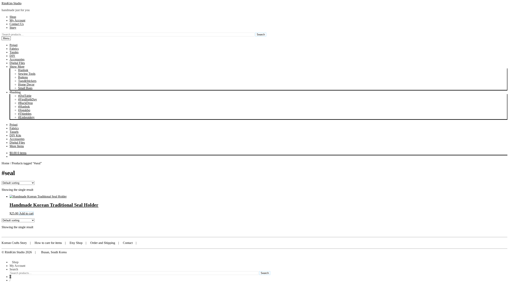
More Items (17, 146)
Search (261, 34)
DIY (12, 55)
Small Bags (25, 88)
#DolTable (24, 95)
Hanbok (23, 70)
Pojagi (13, 45)
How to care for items (48, 243)
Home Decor (26, 84)
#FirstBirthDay (27, 99)
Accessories (17, 59)
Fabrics (14, 48)
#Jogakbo (24, 110)
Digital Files (17, 63)
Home (5, 163)
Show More (17, 66)
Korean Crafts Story (14, 243)
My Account (17, 20)
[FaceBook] (155, 243)
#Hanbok (24, 106)
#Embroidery (26, 117)
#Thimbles (24, 113)
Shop (13, 17)
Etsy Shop (76, 243)
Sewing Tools (26, 73)
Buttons (23, 77)
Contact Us (17, 24)
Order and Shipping (102, 243)
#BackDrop (25, 103)
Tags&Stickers (27, 81)
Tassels (14, 131)
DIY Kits (15, 135)
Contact (128, 243)
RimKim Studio (11, 3)
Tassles (14, 52)
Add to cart (26, 213)
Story (13, 27)
